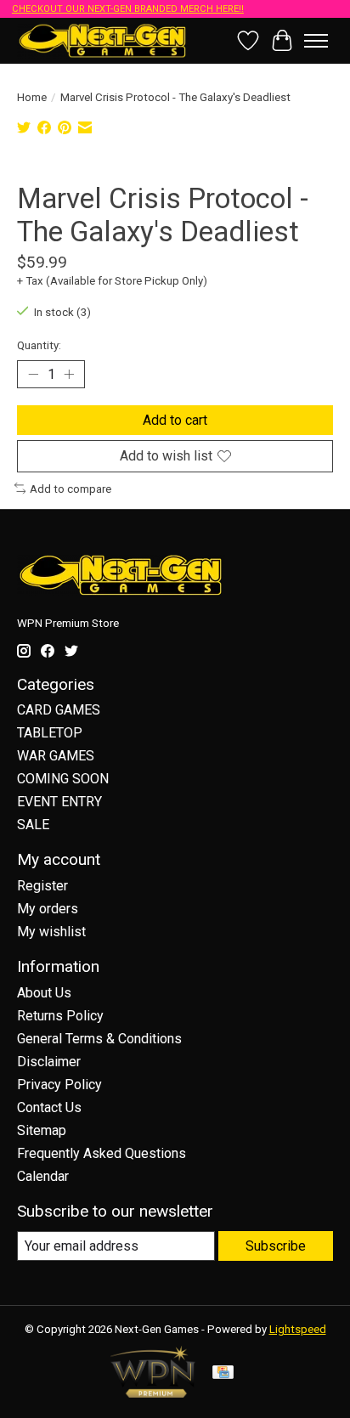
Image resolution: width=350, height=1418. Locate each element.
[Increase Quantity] (69, 375)
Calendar (43, 1176)
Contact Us (49, 1107)
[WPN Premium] (152, 1393)
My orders (47, 909)
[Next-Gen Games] (103, 40)
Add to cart (175, 420)
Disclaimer (49, 1062)
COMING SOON (63, 779)
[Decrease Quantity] (33, 375)
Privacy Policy (59, 1084)
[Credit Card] (223, 1373)
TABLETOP (49, 733)
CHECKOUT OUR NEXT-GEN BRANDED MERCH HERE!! (128, 8)
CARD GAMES (58, 710)
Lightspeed (297, 1329)
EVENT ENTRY (59, 802)
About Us (44, 993)
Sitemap (41, 1130)
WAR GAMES (55, 756)
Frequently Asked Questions (101, 1153)
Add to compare (70, 489)
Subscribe (276, 1246)
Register (42, 886)
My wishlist (51, 932)
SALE (33, 824)
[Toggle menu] (316, 41)
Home (32, 97)
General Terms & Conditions (99, 1039)
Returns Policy (60, 1016)
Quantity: (39, 345)
